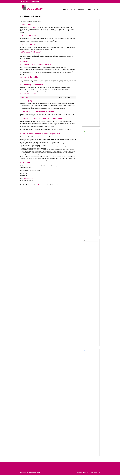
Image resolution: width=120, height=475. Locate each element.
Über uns (72, 9)
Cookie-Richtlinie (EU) (95, 472)
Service (96, 9)
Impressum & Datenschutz (83, 472)
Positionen (81, 9)
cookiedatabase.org (39, 184)
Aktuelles (65, 9)
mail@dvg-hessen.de (35, 1)
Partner (89, 9)
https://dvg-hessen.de (32, 27)
